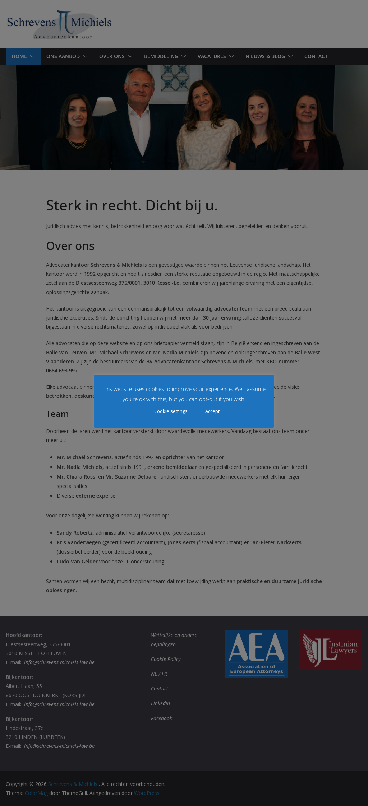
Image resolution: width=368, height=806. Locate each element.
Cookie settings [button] (171, 411)
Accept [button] (212, 411)
